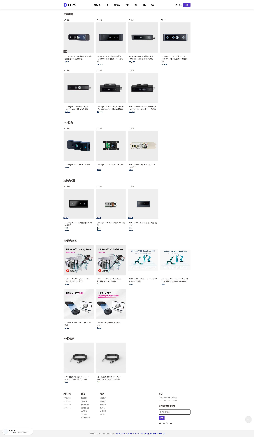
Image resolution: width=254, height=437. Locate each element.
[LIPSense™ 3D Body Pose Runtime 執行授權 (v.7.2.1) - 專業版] (79, 260)
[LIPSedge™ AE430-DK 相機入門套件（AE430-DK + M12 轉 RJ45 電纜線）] (111, 88)
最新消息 (116, 5)
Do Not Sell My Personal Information (151, 434)
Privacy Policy (121, 434)
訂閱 (161, 418)
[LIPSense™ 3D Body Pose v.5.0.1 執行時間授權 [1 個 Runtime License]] (175, 260)
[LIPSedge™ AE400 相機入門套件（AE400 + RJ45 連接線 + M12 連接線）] (111, 37)
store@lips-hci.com (170, 398)
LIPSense (67, 401)
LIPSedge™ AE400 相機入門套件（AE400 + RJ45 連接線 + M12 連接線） (110, 58)
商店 (152, 5)
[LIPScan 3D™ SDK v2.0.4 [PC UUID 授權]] (79, 304)
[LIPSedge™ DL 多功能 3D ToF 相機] (79, 146)
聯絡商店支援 (85, 418)
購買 (187, 5)
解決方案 (97, 5)
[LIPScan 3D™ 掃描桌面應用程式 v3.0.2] (111, 304)
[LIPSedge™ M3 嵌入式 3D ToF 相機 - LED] (111, 146)
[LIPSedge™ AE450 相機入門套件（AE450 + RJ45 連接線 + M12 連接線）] (175, 37)
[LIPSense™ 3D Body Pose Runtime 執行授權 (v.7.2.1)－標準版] (111, 260)
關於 (136, 5)
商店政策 (84, 411)
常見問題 (84, 414)
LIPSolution (67, 408)
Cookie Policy (132, 434)
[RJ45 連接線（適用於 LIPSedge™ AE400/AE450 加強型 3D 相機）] (111, 358)
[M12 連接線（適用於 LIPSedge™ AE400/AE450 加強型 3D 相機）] (79, 358)
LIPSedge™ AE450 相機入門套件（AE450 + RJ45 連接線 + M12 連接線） (175, 58)
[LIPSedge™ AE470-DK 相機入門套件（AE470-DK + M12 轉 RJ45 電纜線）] (143, 88)
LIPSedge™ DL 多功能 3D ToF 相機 (77, 165)
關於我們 (103, 398)
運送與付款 (85, 405)
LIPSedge (67, 398)
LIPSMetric (67, 405)
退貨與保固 (85, 408)
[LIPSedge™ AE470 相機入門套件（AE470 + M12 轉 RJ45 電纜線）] (79, 88)
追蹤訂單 (84, 401)
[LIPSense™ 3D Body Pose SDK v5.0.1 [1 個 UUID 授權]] (143, 260)
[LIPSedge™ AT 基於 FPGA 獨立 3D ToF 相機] (143, 146)
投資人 (127, 5)
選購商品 (84, 398)
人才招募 (103, 411)
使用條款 (103, 414)
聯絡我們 (103, 401)
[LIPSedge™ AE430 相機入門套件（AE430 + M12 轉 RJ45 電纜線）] (143, 37)
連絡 (144, 5)
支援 (106, 5)
